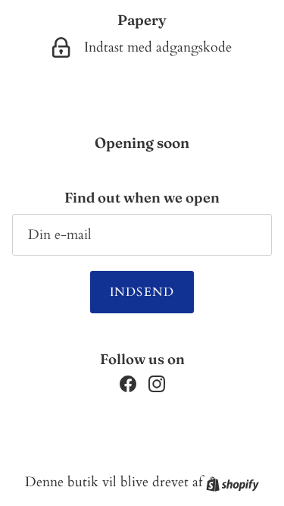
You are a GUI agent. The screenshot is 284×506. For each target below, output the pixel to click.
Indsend (142, 292)
